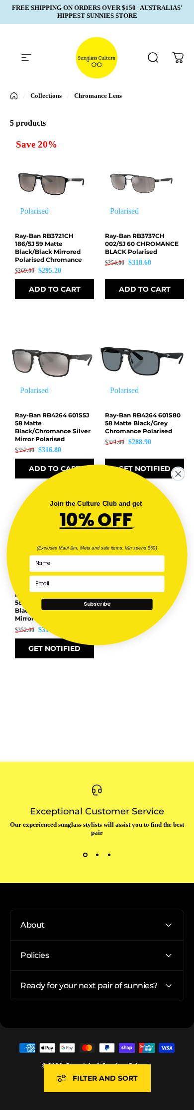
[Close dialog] (178, 474)
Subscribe (97, 604)
